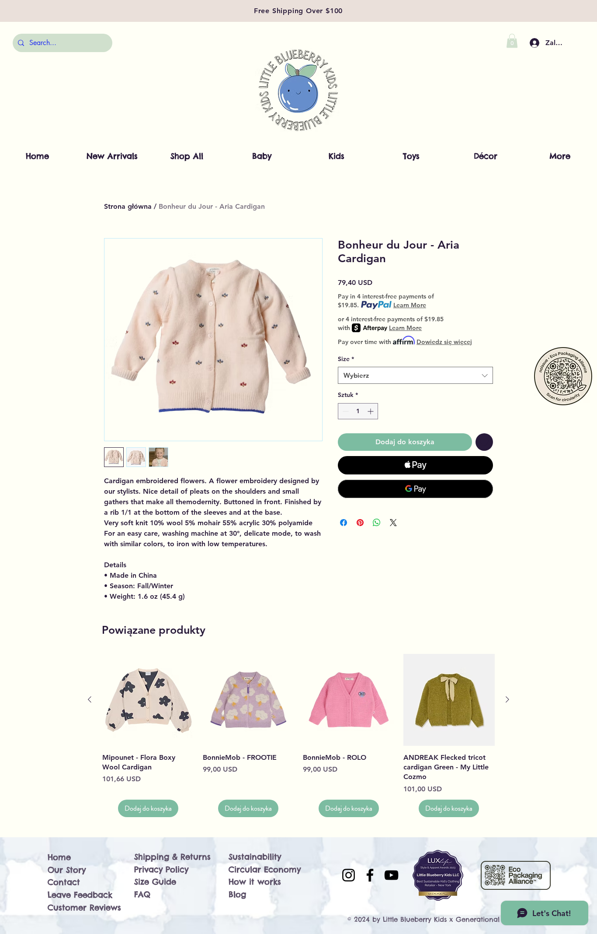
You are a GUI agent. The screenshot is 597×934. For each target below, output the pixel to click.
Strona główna (128, 206)
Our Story (67, 870)
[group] (298, 735)
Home (59, 857)
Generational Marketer (494, 919)
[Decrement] (344, 411)
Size (346, 359)
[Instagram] (348, 875)
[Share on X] (393, 522)
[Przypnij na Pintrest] (360, 522)
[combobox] (415, 375)
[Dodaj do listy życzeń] (484, 442)
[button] (512, 41)
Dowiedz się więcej (444, 342)
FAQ (142, 894)
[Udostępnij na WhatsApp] (376, 522)
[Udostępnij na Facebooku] (343, 522)
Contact (64, 882)
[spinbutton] (358, 411)
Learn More (409, 305)
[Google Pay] (415, 489)
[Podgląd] (148, 700)
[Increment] (371, 411)
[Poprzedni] (89, 699)
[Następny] (507, 699)
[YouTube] (391, 875)
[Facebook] (369, 875)
